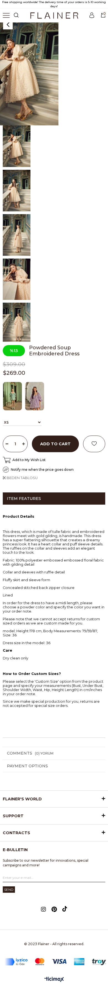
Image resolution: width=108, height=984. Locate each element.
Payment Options (27, 765)
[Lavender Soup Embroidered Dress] (36, 396)
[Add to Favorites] (94, 444)
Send (9, 889)
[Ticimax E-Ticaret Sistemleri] (54, 980)
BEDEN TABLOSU (22, 478)
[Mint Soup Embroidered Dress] (14, 396)
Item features (24, 498)
